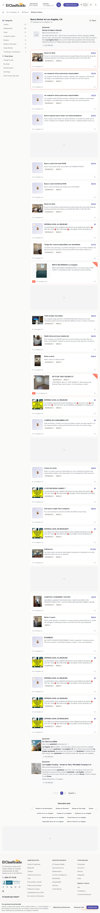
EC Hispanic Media (58, 864)
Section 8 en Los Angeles (45, 813)
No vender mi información (35, 896)
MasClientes (56, 878)
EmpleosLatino (57, 871)
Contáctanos (81, 891)
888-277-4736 (10, 877)
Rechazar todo (79, 907)
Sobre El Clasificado (33, 864)
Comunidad (81, 864)
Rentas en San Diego (79, 808)
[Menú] (3, 5)
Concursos (80, 868)
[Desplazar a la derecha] (96, 808)
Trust (29, 878)
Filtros (94, 20)
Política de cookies (33, 889)
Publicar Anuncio (71, 5)
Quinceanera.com (58, 868)
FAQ (78, 887)
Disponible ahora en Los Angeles (53, 821)
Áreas (79, 878)
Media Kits (30, 868)
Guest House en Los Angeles (76, 817)
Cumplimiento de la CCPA (35, 892)
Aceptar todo (92, 907)
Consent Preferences (84, 894)
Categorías (80, 875)
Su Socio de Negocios (59, 875)
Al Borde (55, 885)
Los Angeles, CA (14, 12)
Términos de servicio (34, 875)
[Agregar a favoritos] (95, 66)
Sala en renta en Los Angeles (76, 821)
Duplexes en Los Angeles (83, 813)
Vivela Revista (56, 889)
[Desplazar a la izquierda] (32, 808)
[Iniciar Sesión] (96, 5)
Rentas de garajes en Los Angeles (53, 817)
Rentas (26, 12)
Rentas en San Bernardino (44, 808)
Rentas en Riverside (62, 808)
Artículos (80, 871)
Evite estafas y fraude (34, 882)
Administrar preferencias (61, 907)
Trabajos (30, 871)
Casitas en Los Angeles (64, 813)
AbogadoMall (56, 882)
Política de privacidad (34, 885)
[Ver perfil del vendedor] (34, 225)
